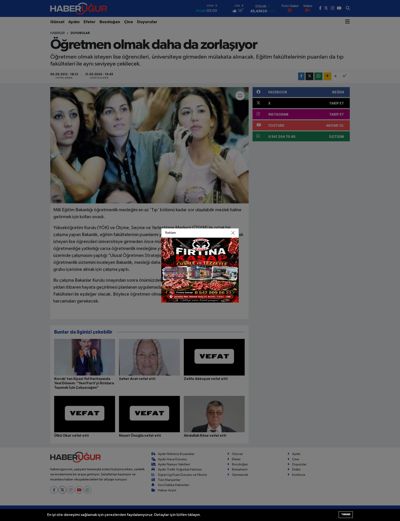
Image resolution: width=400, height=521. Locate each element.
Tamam (345, 514)
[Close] (233, 233)
